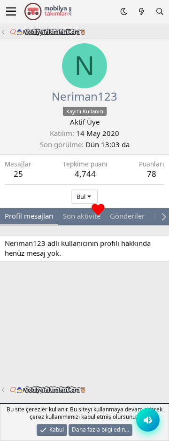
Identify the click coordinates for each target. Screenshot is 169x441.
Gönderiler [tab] (127, 215)
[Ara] (160, 11)
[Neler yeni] (141, 11)
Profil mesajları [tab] (29, 215)
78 (151, 173)
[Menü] (11, 12)
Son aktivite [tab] (81, 215)
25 (18, 173)
